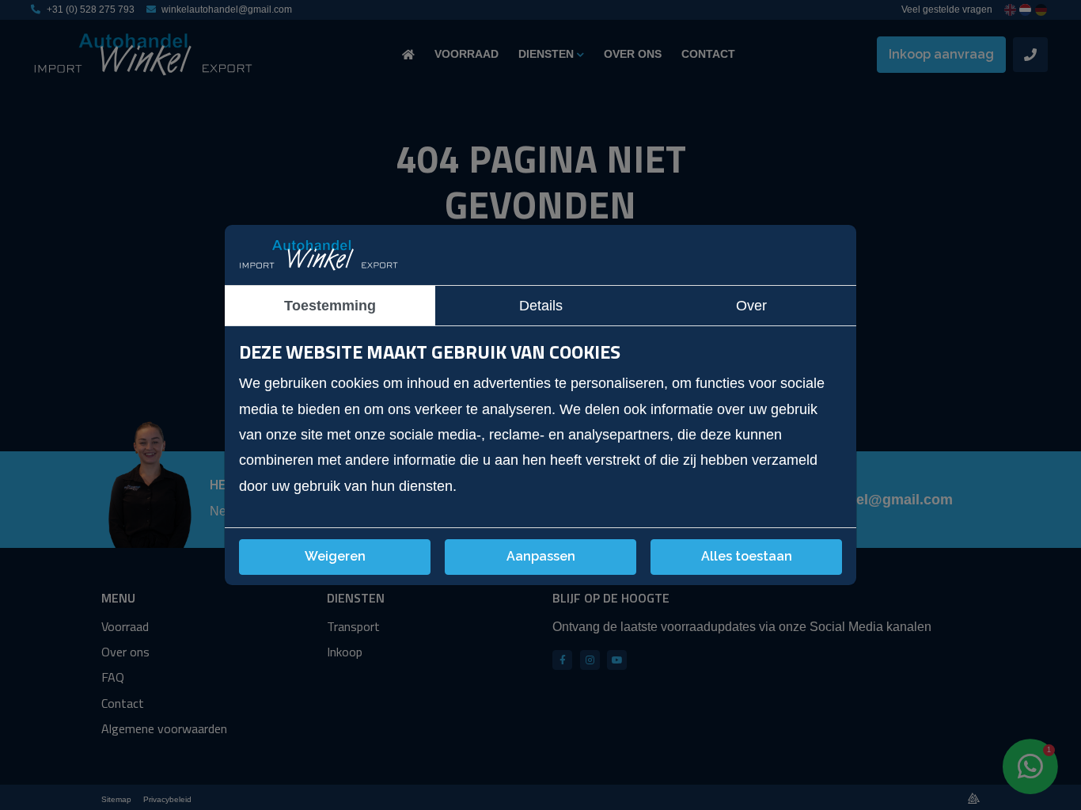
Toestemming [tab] (330, 306)
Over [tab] (751, 306)
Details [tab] (541, 306)
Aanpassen (540, 556)
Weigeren (335, 556)
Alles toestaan (746, 556)
